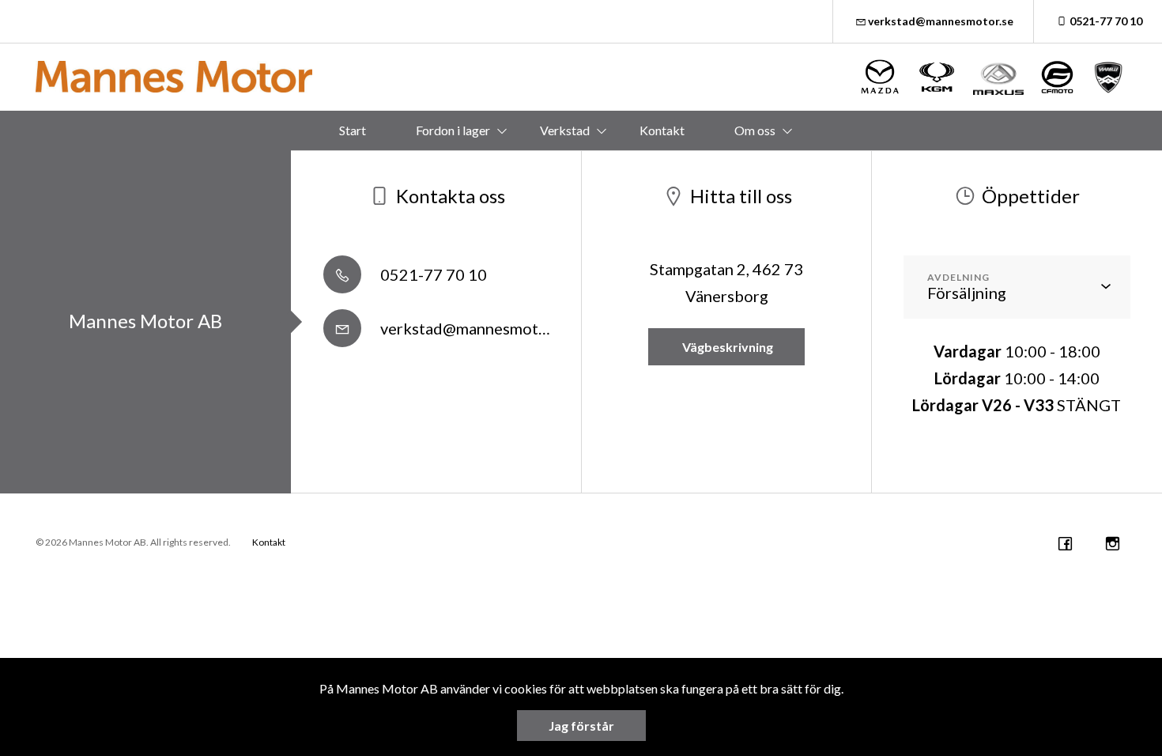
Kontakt (662, 130)
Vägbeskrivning (726, 346)
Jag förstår (581, 725)
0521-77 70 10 (1106, 21)
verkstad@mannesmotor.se (940, 21)
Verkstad (565, 130)
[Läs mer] (880, 77)
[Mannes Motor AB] (174, 77)
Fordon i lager (453, 130)
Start (352, 130)
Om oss (754, 130)
